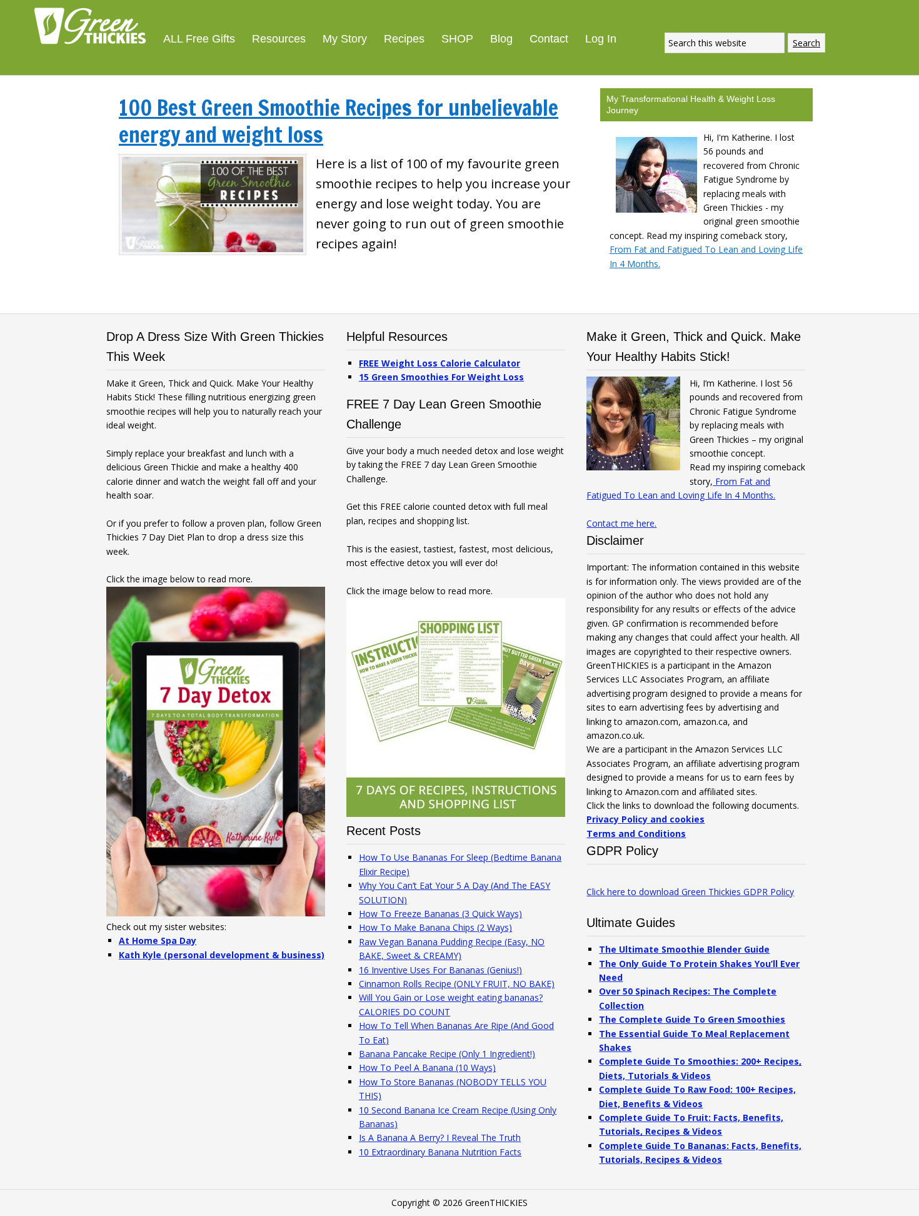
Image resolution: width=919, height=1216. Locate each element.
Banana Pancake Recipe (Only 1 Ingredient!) (447, 1054)
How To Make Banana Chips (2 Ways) (435, 927)
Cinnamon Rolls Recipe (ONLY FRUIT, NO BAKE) (457, 984)
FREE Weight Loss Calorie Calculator (439, 363)
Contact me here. (621, 523)
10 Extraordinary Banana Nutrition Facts (440, 1152)
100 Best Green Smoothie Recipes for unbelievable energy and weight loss (338, 121)
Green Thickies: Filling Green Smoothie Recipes (93, 25)
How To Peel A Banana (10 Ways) (427, 1067)
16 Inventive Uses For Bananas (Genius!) (440, 970)
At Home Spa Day (157, 940)
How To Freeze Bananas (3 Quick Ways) (440, 914)
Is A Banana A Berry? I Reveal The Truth (440, 1137)
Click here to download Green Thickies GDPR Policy (690, 892)
